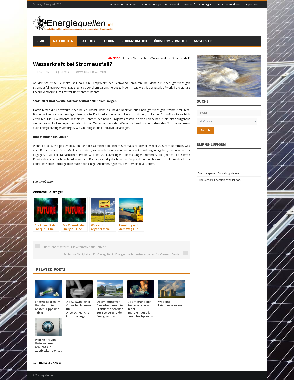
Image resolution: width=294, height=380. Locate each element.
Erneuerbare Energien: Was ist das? (219, 180)
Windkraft (189, 4)
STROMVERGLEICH (134, 41)
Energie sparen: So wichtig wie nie (218, 173)
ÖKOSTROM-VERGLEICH (170, 41)
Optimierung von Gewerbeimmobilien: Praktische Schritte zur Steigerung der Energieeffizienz (111, 309)
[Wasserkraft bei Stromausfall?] (229, 76)
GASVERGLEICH (204, 41)
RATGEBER (88, 41)
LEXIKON (108, 41)
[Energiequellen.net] (73, 22)
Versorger (205, 4)
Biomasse (132, 4)
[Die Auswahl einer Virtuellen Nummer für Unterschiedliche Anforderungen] (79, 289)
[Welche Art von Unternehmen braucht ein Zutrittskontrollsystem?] (48, 327)
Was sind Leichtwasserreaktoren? (175, 303)
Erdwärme (116, 4)
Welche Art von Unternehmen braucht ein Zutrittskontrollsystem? (52, 345)
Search (205, 130)
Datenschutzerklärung (228, 4)
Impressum (252, 4)
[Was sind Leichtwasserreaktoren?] (171, 289)
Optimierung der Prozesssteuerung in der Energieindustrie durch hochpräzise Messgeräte (140, 311)
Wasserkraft (172, 4)
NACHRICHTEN (63, 41)
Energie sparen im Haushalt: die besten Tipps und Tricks (47, 307)
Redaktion (42, 72)
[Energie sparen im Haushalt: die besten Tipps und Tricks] (48, 289)
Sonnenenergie (151, 4)
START (41, 41)
